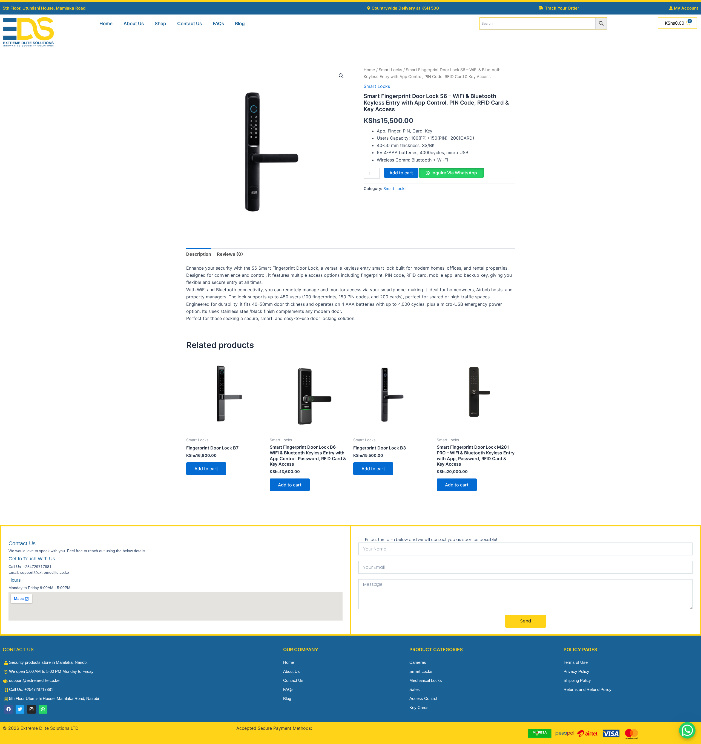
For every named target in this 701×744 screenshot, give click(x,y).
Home (106, 23)
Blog (240, 23)
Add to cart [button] (206, 468)
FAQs (218, 23)
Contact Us (189, 23)
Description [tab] (198, 254)
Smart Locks (390, 69)
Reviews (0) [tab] (230, 254)
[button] (341, 76)
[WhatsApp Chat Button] (687, 730)
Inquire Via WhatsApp (454, 172)
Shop (160, 23)
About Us (133, 23)
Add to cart (401, 172)
